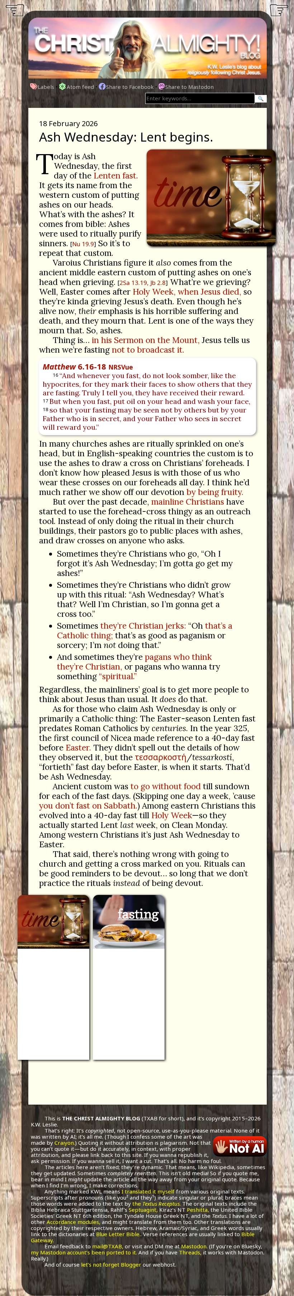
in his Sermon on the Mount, (146, 340)
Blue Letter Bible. (118, 1234)
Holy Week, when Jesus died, (187, 291)
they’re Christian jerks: (143, 625)
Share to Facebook (130, 86)
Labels (46, 86)
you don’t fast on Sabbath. (88, 805)
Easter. (78, 747)
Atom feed (80, 86)
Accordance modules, (73, 1221)
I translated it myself (148, 1191)
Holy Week (171, 815)
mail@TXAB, (107, 1246)
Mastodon (194, 1246)
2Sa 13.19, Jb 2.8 (142, 282)
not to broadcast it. (148, 349)
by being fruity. (214, 492)
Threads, (190, 1252)
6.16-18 (88, 366)
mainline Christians (187, 501)
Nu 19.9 (83, 244)
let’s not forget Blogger (111, 1264)
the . (156, 1203)
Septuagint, (143, 1209)
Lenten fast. (116, 175)
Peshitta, (198, 1209)
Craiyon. (64, 1142)
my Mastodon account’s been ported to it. (84, 1252)
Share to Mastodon (189, 86)
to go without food (166, 786)
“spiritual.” (118, 676)
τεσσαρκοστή (160, 757)
